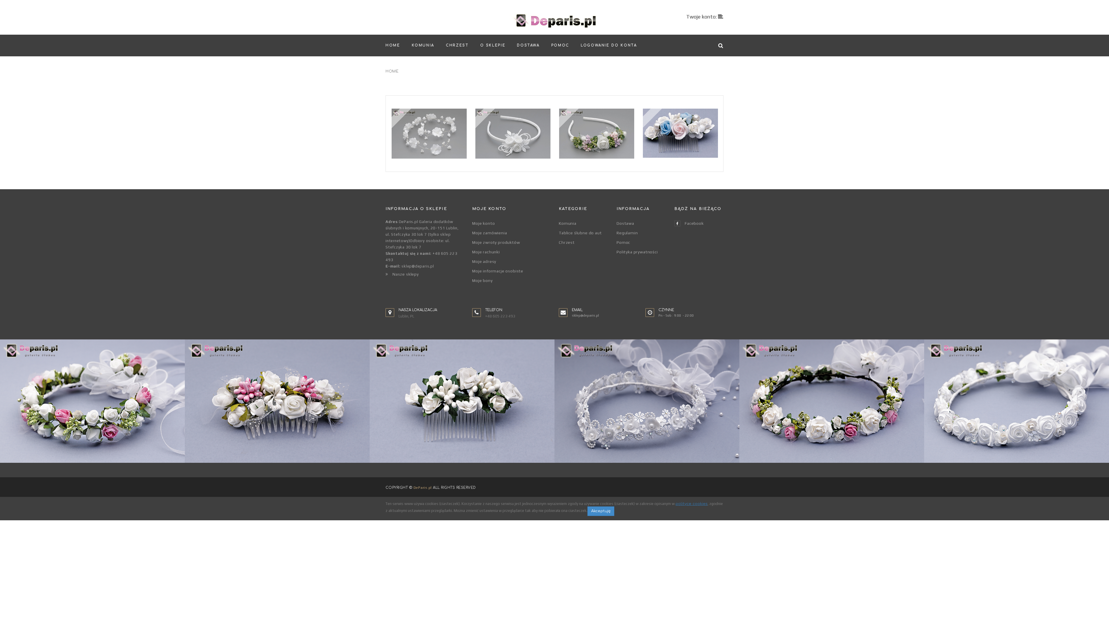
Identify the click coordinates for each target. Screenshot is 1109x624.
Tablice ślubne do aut (580, 233)
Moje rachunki (486, 252)
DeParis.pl (423, 488)
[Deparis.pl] (554, 20)
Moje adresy (484, 261)
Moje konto (483, 223)
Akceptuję (601, 511)
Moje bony (482, 280)
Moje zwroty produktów (496, 242)
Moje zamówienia (489, 233)
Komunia (567, 223)
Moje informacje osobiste (497, 271)
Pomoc (623, 242)
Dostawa (625, 223)
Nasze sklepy (405, 274)
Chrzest (567, 242)
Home (392, 71)
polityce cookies (692, 504)
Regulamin (627, 233)
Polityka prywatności (637, 252)
